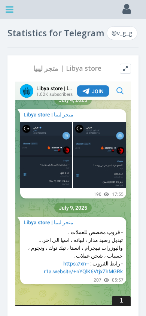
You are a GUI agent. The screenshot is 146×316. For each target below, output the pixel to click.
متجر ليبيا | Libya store (67, 68)
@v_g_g (122, 33)
